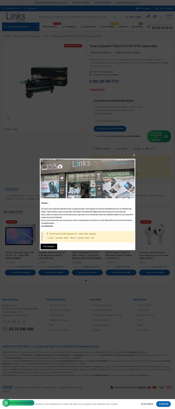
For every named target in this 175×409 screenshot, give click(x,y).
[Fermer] (133, 155)
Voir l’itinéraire (48, 246)
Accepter (163, 404)
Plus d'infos (147, 404)
